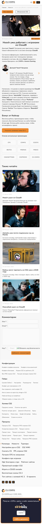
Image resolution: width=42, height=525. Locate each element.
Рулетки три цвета (21, 407)
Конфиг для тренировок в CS (11, 386)
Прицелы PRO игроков (29, 439)
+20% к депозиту (21, 519)
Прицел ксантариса (18, 432)
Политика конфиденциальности (12, 496)
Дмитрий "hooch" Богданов (19, 68)
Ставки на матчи (16, 417)
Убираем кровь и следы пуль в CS (13, 399)
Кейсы (34, 414)
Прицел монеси (32, 432)
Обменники (5, 417)
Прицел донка (6, 435)
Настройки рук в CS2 (11, 447)
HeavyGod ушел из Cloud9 (14, 307)
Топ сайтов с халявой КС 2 (13, 476)
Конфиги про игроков (11, 458)
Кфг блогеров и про (10, 462)
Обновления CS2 (22, 12)
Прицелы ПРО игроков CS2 (22, 426)
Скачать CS (7, 451)
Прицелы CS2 (6, 426)
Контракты (5, 414)
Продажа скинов (7, 407)
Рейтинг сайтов (28, 462)
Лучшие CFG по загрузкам (13, 455)
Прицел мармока (28, 435)
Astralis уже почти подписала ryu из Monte (18, 234)
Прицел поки (6, 432)
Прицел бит (5, 439)
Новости (10, 7)
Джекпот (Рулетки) (24, 411)
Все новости (8, 12)
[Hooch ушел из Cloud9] (21, 181)
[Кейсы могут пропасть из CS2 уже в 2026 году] (21, 253)
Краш (34, 411)
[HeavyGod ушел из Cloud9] (21, 290)
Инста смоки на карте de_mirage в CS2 (14, 392)
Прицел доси (17, 435)
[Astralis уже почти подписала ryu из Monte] (21, 216)
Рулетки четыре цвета (9, 411)
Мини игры (14, 414)
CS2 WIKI (26, 447)
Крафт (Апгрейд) (25, 414)
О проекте (31, 476)
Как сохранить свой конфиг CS (12, 389)
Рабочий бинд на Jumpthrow (11, 396)
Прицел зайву (16, 439)
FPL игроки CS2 (20, 451)
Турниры (25, 444)
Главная (4, 7)
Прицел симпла (24, 429)
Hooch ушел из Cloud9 (12, 198)
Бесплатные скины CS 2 (12, 473)
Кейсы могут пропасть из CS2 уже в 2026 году (20, 271)
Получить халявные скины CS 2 (15, 130)
